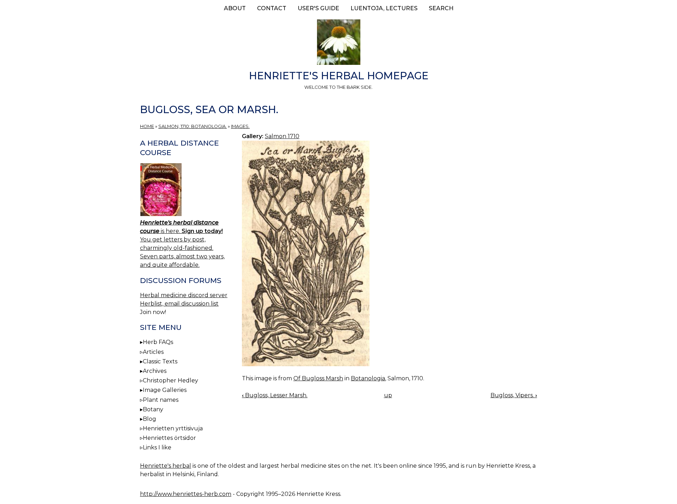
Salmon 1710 (282, 136)
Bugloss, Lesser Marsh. (274, 395)
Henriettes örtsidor (169, 438)
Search (441, 8)
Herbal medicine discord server (183, 295)
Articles (153, 352)
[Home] (338, 43)
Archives (154, 371)
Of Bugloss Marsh (318, 378)
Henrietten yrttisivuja (173, 428)
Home (147, 126)
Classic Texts (160, 361)
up (388, 395)
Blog (149, 419)
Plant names (160, 400)
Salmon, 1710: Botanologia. (192, 126)
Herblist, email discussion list (179, 303)
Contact (271, 8)
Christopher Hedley (170, 380)
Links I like (157, 447)
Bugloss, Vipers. (513, 395)
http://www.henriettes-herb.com (185, 494)
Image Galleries (165, 390)
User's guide (318, 8)
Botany (153, 409)
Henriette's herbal (165, 465)
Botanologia (368, 378)
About (235, 8)
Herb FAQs (158, 342)
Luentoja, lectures (383, 8)
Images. (240, 126)
